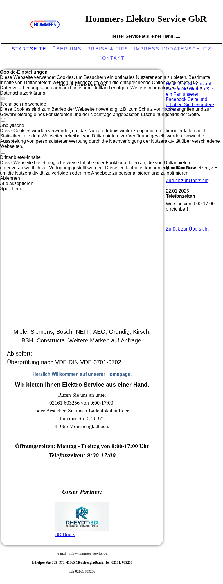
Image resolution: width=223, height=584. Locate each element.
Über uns (67, 48)
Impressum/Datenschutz (172, 48)
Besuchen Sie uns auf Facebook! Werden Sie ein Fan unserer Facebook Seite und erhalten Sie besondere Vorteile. (190, 96)
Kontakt (111, 58)
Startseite (29, 48)
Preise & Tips (107, 48)
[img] (45, 24)
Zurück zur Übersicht (187, 180)
